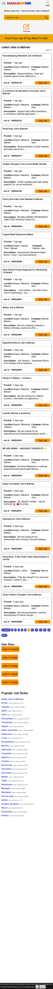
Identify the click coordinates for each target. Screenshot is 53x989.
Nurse (12, 807)
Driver (12, 703)
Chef (11, 714)
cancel (42, 987)
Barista (12, 745)
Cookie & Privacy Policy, (8, 987)
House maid (14, 796)
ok (37, 987)
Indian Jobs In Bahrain (12, 699)
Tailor (12, 780)
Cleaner (13, 707)
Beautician (14, 784)
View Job (42, 83)
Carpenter (14, 753)
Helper (12, 726)
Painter (12, 815)
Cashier (13, 761)
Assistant (14, 769)
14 (49, 630)
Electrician (14, 765)
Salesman (14, 749)
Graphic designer (17, 804)
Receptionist (15, 741)
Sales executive (17, 730)
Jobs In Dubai (10, 665)
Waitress (13, 757)
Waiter (12, 777)
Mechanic (13, 792)
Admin (12, 800)
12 (40, 630)
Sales (12, 710)
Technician (14, 722)
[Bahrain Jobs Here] (19, 4)
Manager (13, 788)
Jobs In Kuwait (10, 649)
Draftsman (14, 811)
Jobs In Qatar (9, 657)
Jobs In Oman (10, 682)
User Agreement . (29, 987)
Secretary (14, 773)
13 (45, 630)
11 (36, 630)
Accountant (15, 718)
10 (32, 630)
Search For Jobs (12, 18)
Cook (12, 738)
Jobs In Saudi (9, 674)
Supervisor (15, 734)
